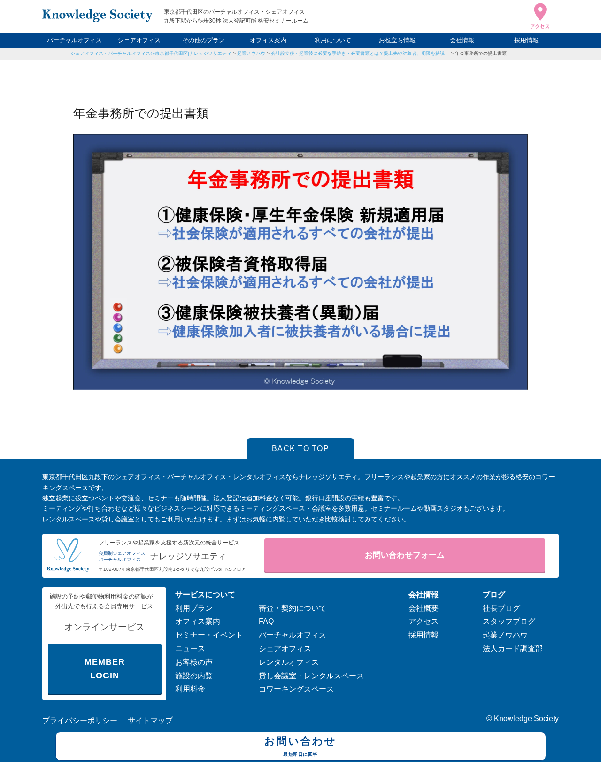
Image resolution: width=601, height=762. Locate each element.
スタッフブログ (509, 621)
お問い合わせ (300, 745)
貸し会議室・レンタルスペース (311, 676)
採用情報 (526, 40)
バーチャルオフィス (74, 40)
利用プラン (194, 608)
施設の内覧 (194, 676)
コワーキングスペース (296, 689)
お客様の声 (194, 662)
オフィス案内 (268, 40)
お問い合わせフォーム (405, 555)
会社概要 (423, 608)
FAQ (266, 621)
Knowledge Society (526, 719)
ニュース (190, 649)
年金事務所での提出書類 (481, 53)
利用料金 (190, 689)
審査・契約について (292, 608)
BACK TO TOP (300, 448)
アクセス (423, 621)
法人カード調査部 (513, 649)
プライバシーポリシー (79, 720)
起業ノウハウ (251, 53)
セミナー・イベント (209, 635)
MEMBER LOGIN (104, 668)
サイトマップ (150, 720)
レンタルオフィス (289, 662)
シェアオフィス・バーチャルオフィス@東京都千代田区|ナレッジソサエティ (150, 53)
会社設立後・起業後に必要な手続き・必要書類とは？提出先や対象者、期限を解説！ (360, 53)
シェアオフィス (139, 40)
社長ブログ (501, 608)
